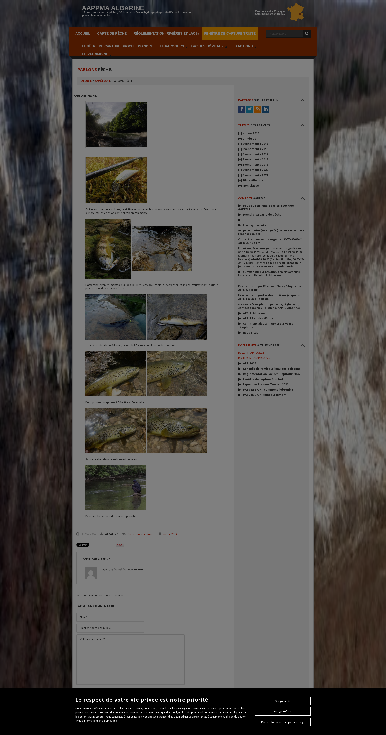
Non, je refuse (283, 711)
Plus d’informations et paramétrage (282, 722)
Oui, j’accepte (283, 701)
